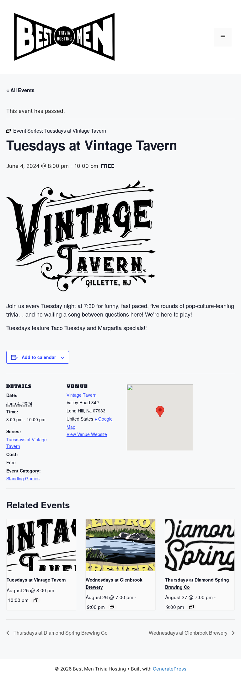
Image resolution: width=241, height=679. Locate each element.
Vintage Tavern (82, 395)
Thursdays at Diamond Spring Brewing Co (60, 632)
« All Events (20, 90)
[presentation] (41, 545)
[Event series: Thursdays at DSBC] (191, 607)
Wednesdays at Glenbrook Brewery (189, 632)
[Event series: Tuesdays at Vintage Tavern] (36, 600)
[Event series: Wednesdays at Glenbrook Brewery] (112, 607)
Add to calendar (39, 357)
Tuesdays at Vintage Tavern (36, 580)
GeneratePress (169, 669)
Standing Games (23, 478)
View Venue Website (87, 434)
